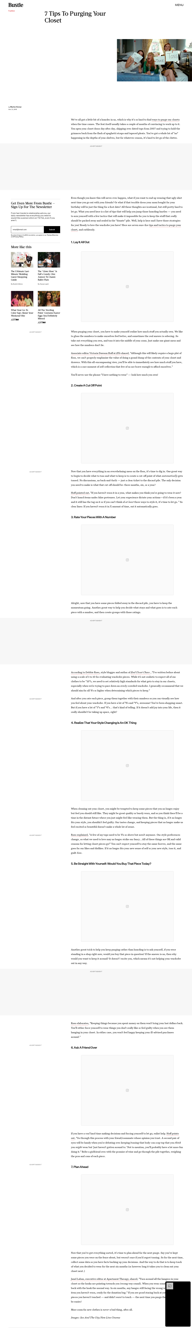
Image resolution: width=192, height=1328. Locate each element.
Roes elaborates (79, 1023)
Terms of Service (52, 235)
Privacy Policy (18, 237)
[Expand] (168, 1284)
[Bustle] (15, 5)
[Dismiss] (187, 1284)
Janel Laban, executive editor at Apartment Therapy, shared (104, 1278)
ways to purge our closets (166, 119)
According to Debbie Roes (85, 672)
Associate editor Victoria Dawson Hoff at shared (100, 353)
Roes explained (79, 834)
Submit (52, 229)
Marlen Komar (16, 107)
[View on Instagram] (127, 286)
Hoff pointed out (80, 492)
